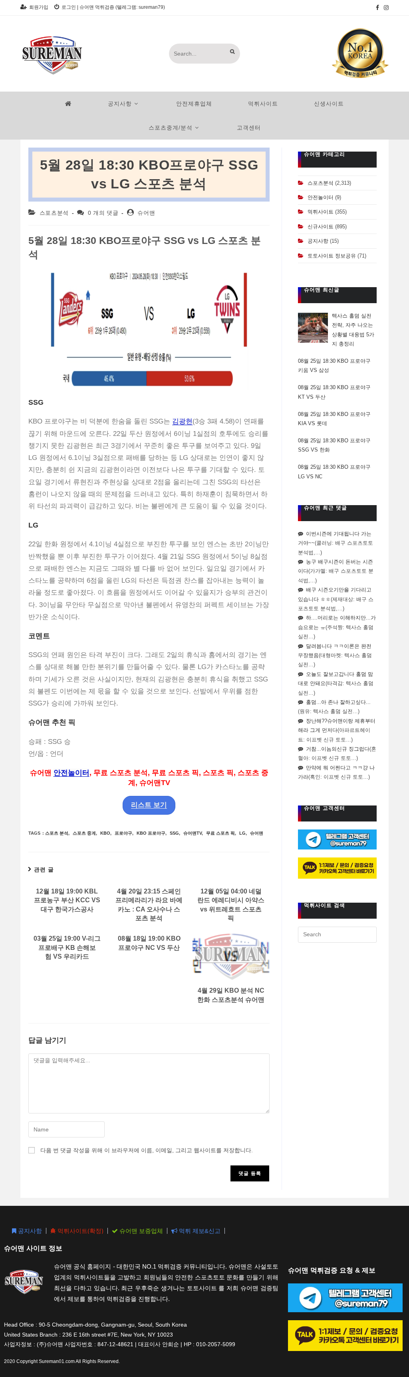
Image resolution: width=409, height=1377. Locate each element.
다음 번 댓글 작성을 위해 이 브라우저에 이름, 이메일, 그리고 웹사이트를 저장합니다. (146, 1150)
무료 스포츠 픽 (220, 833)
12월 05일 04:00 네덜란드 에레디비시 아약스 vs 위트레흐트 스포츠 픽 (230, 904)
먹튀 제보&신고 (198, 1230)
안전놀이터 (71, 773)
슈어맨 (146, 213)
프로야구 (123, 833)
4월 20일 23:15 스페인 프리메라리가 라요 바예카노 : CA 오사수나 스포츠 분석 (149, 904)
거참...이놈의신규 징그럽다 (337, 749)
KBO (105, 833)
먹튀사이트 (321, 212)
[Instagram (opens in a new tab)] (385, 8)
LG (242, 833)
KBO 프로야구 (151, 833)
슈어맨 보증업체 (140, 1230)
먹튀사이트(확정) (79, 1230)
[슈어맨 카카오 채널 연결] (337, 868)
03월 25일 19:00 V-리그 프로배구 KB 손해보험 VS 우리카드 (67, 947)
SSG (174, 833)
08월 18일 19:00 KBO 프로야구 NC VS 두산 (149, 943)
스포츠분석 (54, 213)
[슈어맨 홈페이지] (68, 104)
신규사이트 (321, 227)
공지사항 (318, 241)
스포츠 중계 (84, 833)
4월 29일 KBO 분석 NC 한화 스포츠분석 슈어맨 (230, 995)
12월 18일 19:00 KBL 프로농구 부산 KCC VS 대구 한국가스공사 (67, 900)
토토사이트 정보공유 (332, 256)
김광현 (182, 421)
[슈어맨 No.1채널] (360, 53)
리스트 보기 (149, 805)
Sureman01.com (57, 1361)
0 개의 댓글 (103, 213)
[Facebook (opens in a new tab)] (377, 8)
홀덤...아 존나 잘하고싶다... (338, 702)
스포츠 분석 (56, 833)
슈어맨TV (192, 833)
